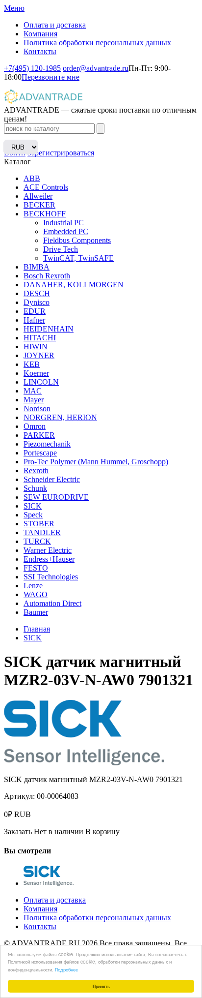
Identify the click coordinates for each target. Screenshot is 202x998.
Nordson (37, 408)
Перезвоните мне (50, 77)
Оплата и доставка (55, 25)
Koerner (36, 373)
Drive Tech (60, 249)
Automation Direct (52, 603)
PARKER (39, 435)
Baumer (36, 612)
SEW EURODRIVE (56, 497)
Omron (35, 426)
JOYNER (39, 355)
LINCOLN (41, 382)
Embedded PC (65, 231)
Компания (40, 34)
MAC (33, 391)
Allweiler (38, 196)
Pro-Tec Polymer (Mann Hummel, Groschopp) (96, 461)
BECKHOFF (45, 214)
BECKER (39, 205)
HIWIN (36, 346)
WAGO (36, 594)
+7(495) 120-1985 (32, 68)
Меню (14, 8)
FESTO (36, 568)
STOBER (39, 523)
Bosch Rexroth (47, 276)
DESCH (37, 293)
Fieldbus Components (77, 240)
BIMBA (37, 267)
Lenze (33, 585)
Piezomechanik (47, 444)
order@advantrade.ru (95, 68)
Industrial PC (63, 222)
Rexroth (36, 470)
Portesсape (40, 453)
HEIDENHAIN (49, 329)
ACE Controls (46, 187)
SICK (33, 506)
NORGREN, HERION (60, 417)
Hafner (34, 320)
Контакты (40, 51)
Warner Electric (48, 550)
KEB (32, 364)
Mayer (34, 399)
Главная (37, 629)
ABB (32, 178)
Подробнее (66, 969)
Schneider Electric (52, 479)
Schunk (35, 488)
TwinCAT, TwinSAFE (78, 258)
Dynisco (37, 302)
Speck (33, 515)
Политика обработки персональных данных (97, 42)
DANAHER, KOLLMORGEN (74, 284)
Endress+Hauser (49, 559)
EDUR (35, 311)
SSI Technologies (51, 577)
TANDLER (42, 532)
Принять (101, 986)
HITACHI (40, 337)
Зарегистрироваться (60, 153)
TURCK (37, 541)
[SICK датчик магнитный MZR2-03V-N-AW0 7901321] (49, 883)
